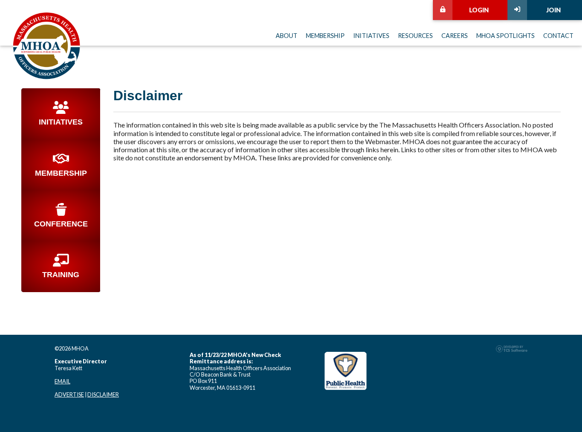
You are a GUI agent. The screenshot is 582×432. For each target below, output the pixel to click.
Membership (325, 35)
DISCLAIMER (103, 394)
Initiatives (371, 35)
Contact (558, 35)
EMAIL (62, 381)
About (286, 35)
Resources (415, 35)
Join (553, 10)
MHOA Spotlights (505, 35)
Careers (454, 35)
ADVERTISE (69, 394)
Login (479, 10)
